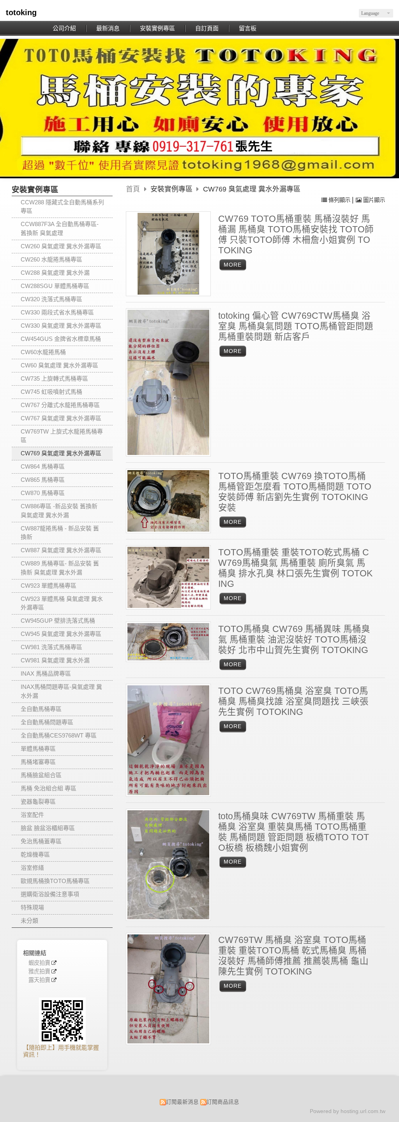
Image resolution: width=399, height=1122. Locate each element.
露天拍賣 (39, 980)
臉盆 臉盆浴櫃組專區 (48, 828)
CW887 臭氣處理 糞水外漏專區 (61, 550)
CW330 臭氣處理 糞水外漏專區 (61, 325)
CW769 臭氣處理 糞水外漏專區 (61, 453)
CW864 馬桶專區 (43, 466)
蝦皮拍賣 (39, 963)
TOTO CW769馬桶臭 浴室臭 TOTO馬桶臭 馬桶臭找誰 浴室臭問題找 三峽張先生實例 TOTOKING (293, 701)
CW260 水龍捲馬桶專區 (51, 259)
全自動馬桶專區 (41, 709)
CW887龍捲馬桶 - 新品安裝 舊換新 (60, 533)
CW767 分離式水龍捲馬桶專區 (60, 405)
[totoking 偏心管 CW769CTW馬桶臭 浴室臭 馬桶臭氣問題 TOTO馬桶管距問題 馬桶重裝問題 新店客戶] (168, 382)
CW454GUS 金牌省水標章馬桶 (61, 338)
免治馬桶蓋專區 (41, 841)
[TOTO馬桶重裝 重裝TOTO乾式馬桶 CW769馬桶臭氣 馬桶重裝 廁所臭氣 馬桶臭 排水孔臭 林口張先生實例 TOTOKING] (168, 577)
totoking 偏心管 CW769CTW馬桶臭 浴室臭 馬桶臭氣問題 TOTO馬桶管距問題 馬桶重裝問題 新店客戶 (295, 326)
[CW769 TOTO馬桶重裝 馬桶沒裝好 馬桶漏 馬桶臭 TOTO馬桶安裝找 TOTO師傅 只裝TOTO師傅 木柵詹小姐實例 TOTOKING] (168, 253)
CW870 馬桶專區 (43, 493)
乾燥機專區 (35, 854)
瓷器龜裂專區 (38, 801)
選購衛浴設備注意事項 (50, 894)
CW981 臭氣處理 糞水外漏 (55, 660)
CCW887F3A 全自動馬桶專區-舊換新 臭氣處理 (60, 228)
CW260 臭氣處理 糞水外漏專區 (61, 246)
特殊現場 (32, 907)
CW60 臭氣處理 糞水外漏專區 (59, 365)
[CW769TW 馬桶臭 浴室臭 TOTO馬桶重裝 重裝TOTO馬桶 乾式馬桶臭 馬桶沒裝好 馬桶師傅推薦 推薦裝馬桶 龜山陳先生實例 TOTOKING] (168, 989)
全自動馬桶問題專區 (47, 722)
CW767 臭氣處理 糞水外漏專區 (61, 418)
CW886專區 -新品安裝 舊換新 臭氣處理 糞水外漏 (59, 510)
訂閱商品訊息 (223, 1102)
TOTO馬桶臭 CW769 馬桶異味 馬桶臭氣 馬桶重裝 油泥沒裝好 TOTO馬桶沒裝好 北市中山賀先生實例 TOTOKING (294, 639)
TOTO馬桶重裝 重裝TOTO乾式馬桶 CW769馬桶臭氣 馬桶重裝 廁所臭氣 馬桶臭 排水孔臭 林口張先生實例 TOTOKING (295, 568)
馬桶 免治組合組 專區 (48, 788)
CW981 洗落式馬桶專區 (51, 647)
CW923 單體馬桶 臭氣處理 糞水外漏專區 (62, 603)
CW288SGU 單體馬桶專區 (55, 286)
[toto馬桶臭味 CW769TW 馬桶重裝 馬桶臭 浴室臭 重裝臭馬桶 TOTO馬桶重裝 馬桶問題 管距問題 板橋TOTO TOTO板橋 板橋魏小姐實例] (168, 865)
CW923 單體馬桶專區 (48, 585)
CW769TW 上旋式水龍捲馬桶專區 (62, 436)
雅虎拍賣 (39, 972)
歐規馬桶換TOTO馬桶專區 (55, 881)
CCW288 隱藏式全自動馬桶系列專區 (62, 206)
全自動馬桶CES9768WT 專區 (59, 735)
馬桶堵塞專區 (38, 762)
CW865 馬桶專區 (43, 479)
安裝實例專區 (172, 189)
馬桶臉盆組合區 (41, 775)
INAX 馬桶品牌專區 (46, 673)
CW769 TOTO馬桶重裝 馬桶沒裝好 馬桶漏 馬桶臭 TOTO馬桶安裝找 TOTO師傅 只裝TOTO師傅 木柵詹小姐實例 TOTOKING (296, 234)
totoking (21, 12)
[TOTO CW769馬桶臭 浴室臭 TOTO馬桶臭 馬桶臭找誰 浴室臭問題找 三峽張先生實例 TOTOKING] (168, 740)
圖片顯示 (373, 200)
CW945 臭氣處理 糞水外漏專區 (61, 633)
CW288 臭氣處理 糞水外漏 (55, 272)
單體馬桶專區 (38, 748)
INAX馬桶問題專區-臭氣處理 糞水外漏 (61, 691)
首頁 (133, 189)
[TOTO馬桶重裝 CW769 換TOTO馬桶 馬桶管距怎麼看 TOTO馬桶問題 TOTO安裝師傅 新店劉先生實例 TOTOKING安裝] (168, 501)
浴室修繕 (32, 867)
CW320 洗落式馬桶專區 (51, 299)
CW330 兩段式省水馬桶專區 (57, 312)
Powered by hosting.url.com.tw (347, 1111)
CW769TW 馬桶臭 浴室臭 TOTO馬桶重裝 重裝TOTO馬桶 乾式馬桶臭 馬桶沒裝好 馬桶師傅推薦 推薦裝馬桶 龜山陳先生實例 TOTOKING (293, 955)
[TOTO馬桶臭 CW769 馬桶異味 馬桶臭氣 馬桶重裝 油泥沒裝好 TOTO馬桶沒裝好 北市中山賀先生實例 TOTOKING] (168, 642)
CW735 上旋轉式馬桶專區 (54, 378)
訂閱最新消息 (182, 1102)
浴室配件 (32, 814)
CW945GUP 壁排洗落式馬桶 (58, 620)
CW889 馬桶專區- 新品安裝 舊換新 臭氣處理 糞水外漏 (60, 568)
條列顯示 (339, 200)
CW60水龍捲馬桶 (43, 352)
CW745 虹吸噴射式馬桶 (51, 391)
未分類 (29, 920)
